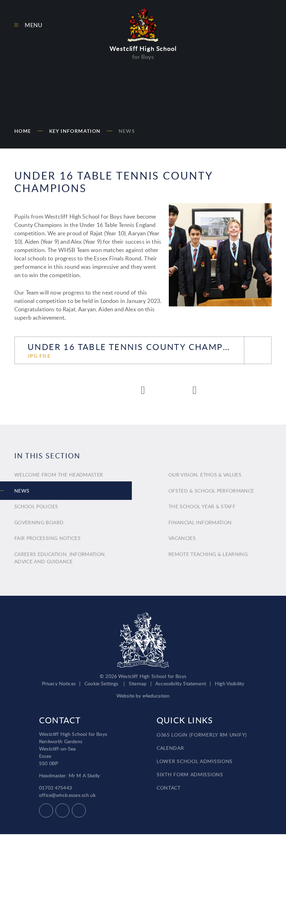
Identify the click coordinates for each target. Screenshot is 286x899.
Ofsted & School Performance (211, 490)
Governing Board (38, 522)
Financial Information (200, 522)
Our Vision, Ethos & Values (204, 474)
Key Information (75, 131)
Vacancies (182, 538)
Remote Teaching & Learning (208, 554)
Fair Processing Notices (47, 538)
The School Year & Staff (201, 506)
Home (22, 131)
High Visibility (229, 683)
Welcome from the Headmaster (58, 474)
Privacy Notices (59, 683)
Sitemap (137, 683)
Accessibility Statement (180, 683)
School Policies (36, 506)
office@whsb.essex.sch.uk (67, 795)
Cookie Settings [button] (101, 683)
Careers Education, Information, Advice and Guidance (60, 558)
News (127, 131)
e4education (156, 695)
